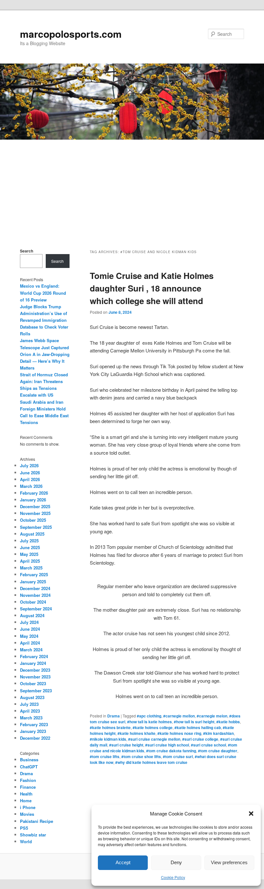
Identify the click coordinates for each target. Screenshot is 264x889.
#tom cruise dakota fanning (171, 751)
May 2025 (29, 554)
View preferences (229, 862)
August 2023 (32, 697)
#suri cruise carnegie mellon (154, 739)
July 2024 (29, 622)
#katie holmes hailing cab (197, 727)
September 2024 (36, 609)
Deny (176, 862)
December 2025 (35, 506)
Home (26, 800)
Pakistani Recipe (36, 821)
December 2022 (35, 738)
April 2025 (30, 561)
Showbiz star (33, 835)
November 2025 (35, 513)
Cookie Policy (173, 877)
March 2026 (31, 486)
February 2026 (34, 493)
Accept (123, 862)
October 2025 (33, 520)
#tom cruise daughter (217, 751)
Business (29, 759)
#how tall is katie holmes (149, 722)
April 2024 (30, 643)
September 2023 (36, 690)
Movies (27, 814)
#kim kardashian (218, 733)
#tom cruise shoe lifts (141, 756)
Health (26, 794)
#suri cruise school (208, 745)
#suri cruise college (200, 739)
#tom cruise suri (178, 756)
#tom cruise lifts (104, 756)
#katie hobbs (228, 722)
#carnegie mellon (179, 716)
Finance (28, 787)
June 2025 (30, 547)
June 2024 (30, 629)
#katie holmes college (153, 727)
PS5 (24, 828)
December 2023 (35, 670)
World (26, 841)
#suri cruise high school (167, 745)
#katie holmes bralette (110, 727)
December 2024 (35, 588)
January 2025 (33, 581)
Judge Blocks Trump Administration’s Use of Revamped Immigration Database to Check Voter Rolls (44, 320)
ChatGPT (29, 767)
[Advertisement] (132, 188)
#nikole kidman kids (108, 739)
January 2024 (33, 663)
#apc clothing (149, 716)
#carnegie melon (212, 716)
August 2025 (32, 534)
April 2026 (30, 479)
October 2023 (33, 683)
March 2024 (31, 650)
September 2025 (36, 527)
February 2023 (34, 724)
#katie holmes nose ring (179, 733)
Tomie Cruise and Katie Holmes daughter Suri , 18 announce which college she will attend (151, 288)
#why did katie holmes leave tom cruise (151, 762)
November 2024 (35, 595)
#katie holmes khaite (137, 733)
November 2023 (35, 677)
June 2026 (30, 472)
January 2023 (33, 731)
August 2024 (32, 615)
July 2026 (29, 465)
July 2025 (29, 541)
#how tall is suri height (194, 722)
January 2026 (33, 500)
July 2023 (29, 704)
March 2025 (31, 568)
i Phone (27, 807)
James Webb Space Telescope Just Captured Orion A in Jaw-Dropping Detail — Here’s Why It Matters (45, 354)
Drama (113, 716)
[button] (251, 813)
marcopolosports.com (71, 34)
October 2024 (33, 602)
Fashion (28, 780)
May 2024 (29, 636)
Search (26, 251)
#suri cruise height (126, 745)
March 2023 (31, 718)
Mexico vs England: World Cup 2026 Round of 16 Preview (43, 292)
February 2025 (34, 574)
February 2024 (34, 656)
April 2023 (30, 711)
